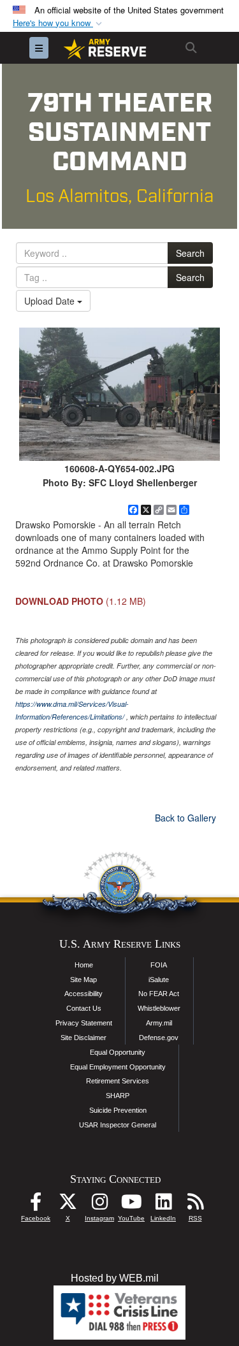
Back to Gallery (185, 817)
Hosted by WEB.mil (115, 1278)
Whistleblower (159, 1008)
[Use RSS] (195, 1204)
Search (190, 253)
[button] (59, 23)
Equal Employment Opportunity (118, 1067)
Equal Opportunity (117, 1052)
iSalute (158, 979)
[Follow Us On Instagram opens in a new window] (99, 1204)
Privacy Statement (83, 1023)
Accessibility (83, 993)
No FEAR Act (158, 993)
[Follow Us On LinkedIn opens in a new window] (163, 1204)
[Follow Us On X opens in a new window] (67, 1204)
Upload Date (50, 300)
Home (84, 965)
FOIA (158, 965)
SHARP (117, 1095)
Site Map (83, 979)
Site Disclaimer (83, 1037)
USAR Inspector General (117, 1125)
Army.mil (159, 1023)
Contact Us (83, 1008)
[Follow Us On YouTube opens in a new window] (131, 1204)
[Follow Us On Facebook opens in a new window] (36, 1204)
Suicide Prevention (118, 1110)
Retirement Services (117, 1081)
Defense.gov (158, 1037)
